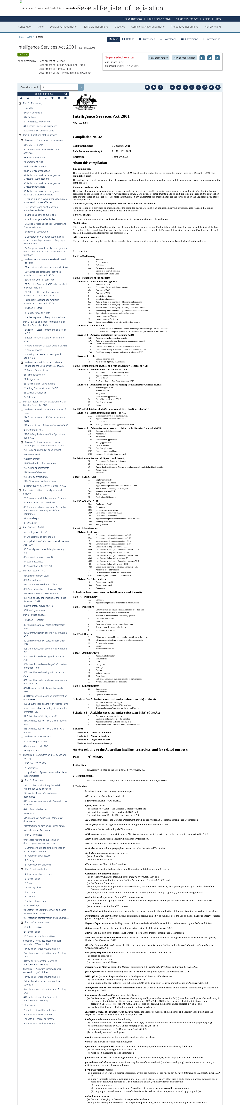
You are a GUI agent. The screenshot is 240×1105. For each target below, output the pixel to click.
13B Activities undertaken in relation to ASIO (46, 267)
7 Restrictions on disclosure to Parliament (44, 826)
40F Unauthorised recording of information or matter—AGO (45, 682)
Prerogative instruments (184, 26)
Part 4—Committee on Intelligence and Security (42, 492)
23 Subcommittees (33, 927)
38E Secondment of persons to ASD (41, 593)
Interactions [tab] (213, 39)
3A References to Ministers (37, 121)
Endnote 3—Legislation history (39, 1019)
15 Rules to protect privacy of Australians (44, 317)
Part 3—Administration (36, 869)
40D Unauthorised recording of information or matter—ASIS (45, 666)
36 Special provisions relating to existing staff (44, 551)
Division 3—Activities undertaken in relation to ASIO (46, 261)
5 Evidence (29, 813)
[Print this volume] (211, 87)
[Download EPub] (147, 87)
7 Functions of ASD (33, 162)
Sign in (187, 19)
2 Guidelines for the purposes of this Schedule (42, 983)
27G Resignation (32, 459)
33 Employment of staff (35, 532)
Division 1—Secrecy (34, 620)
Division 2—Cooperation (37, 231)
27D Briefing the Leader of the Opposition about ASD (44, 436)
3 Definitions (30, 117)
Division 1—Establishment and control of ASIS (45, 331)
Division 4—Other (33, 308)
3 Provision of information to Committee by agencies (45, 803)
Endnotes (30, 1005)
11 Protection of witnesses (37, 855)
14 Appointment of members (38, 874)
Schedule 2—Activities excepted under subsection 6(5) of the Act (42, 942)
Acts (41, 26)
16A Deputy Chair (32, 887)
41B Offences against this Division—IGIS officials (44, 730)
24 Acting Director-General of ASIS (41, 388)
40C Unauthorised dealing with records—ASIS (44, 658)
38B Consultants (32, 580)
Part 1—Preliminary (33, 103)
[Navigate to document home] (172, 87)
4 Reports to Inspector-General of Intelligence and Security (40, 999)
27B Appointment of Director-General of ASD (46, 425)
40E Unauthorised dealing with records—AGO (44, 674)
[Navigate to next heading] (40, 98)
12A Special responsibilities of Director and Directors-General (45, 226)
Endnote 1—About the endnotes (40, 1010)
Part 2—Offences (33, 834)
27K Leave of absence (35, 472)
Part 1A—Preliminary (35, 763)
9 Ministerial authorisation (37, 171)
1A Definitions (31, 768)
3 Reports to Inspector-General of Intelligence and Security (40, 963)
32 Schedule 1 (31, 523)
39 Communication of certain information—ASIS (45, 627)
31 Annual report (32, 518)
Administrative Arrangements (148, 26)
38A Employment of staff (36, 575)
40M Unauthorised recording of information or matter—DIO (45, 710)
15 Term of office (32, 878)
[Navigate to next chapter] (198, 87)
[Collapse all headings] (65, 98)
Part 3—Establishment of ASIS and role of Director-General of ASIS (44, 323)
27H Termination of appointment (40, 463)
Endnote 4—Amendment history (40, 1023)
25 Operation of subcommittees (39, 936)
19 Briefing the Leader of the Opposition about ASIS (43, 356)
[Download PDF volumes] (153, 87)
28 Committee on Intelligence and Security (45, 498)
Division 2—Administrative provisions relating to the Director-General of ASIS (44, 364)
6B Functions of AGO (34, 157)
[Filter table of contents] (52, 98)
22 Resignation (31, 379)
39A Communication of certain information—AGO (46, 635)
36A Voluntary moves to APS (38, 557)
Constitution (25, 26)
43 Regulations (31, 750)
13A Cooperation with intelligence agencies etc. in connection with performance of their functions (45, 251)
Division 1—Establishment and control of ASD (45, 411)
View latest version (158, 57)
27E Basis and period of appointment (42, 450)
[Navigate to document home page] (21, 98)
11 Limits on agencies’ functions (40, 215)
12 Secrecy (29, 860)
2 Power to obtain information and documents (41, 795)
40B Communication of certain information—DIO (46, 650)
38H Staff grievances (34, 610)
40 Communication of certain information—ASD (45, 642)
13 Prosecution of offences (37, 864)
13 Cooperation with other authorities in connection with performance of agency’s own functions (44, 240)
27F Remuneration (33, 454)
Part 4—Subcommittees (37, 922)
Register (159, 19)
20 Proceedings (31, 905)
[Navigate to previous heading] (34, 98)
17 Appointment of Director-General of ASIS (45, 345)
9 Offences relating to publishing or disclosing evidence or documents (41, 842)
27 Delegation (30, 397)
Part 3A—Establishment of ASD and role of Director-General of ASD (44, 403)
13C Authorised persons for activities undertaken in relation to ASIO (42, 274)
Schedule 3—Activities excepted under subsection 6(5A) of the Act (42, 971)
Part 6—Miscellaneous (34, 615)
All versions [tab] (191, 39)
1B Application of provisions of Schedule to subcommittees (45, 774)
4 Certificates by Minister (36, 809)
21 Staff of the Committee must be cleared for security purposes (45, 912)
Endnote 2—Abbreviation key (38, 1014)
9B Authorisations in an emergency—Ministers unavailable (42, 185)
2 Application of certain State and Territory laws (45, 955)
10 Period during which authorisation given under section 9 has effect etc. (45, 201)
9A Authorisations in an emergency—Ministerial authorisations (42, 177)
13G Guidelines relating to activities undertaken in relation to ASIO (41, 302)
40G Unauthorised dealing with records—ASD (44, 690)
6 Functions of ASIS (33, 145)
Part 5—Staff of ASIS (33, 527)
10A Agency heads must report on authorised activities (41, 209)
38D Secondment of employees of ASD (43, 589)
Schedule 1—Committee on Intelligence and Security (44, 757)
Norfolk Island (213, 26)
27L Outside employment (36, 477)
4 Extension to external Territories (40, 126)
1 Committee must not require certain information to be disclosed (42, 787)
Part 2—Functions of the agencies (40, 135)
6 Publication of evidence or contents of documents (43, 820)
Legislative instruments (63, 26)
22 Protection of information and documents (46, 918)
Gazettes (120, 26)
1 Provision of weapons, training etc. (42, 948)
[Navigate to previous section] (185, 87)
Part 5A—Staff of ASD (34, 570)
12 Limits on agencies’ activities (39, 219)
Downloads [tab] (170, 39)
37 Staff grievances (33, 561)
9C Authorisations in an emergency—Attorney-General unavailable (42, 193)
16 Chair (28, 883)
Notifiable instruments (95, 26)
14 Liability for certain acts (37, 313)
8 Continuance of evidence (37, 830)
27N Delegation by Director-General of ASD (45, 485)
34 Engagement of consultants (39, 537)
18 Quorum (29, 896)
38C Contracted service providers (40, 584)
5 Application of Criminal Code (39, 130)
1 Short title (29, 108)
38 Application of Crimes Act (38, 566)
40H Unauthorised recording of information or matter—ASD (45, 698)
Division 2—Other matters (38, 736)
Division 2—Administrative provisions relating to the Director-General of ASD (44, 444)
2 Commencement (33, 112)
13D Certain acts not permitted (39, 279)
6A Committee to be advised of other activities (42, 151)
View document (29, 87)
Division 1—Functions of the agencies (44, 140)
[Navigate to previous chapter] (178, 87)
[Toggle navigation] (66, 94)
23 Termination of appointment (39, 383)
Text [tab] (115, 39)
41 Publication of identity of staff (40, 716)
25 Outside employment (35, 392)
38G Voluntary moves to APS (38, 606)
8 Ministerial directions (35, 166)
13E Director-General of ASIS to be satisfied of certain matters (45, 286)
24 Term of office (32, 931)
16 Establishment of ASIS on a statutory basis (44, 339)
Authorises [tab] (149, 39)
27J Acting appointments (36, 468)
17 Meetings (30, 892)
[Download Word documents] (160, 87)
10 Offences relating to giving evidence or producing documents (44, 850)
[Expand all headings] (59, 98)
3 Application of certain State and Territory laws (45, 991)
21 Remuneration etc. (34, 374)
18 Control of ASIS (33, 350)
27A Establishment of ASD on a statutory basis (44, 419)
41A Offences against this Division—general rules (45, 722)
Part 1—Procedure (34, 780)
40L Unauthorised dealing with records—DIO (46, 704)
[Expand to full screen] (205, 87)
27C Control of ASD (33, 429)
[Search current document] (218, 87)
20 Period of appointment (36, 370)
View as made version (184, 57)
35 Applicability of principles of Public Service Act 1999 (46, 543)
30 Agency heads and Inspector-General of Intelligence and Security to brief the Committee (45, 510)
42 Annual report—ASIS (35, 741)
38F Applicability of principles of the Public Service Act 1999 (45, 600)
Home (20, 37)
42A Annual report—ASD (36, 746)
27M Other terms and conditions (40, 481)
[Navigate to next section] (191, 87)
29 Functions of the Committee (39, 502)
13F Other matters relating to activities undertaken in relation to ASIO (43, 294)
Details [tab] (130, 39)
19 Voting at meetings (35, 901)
